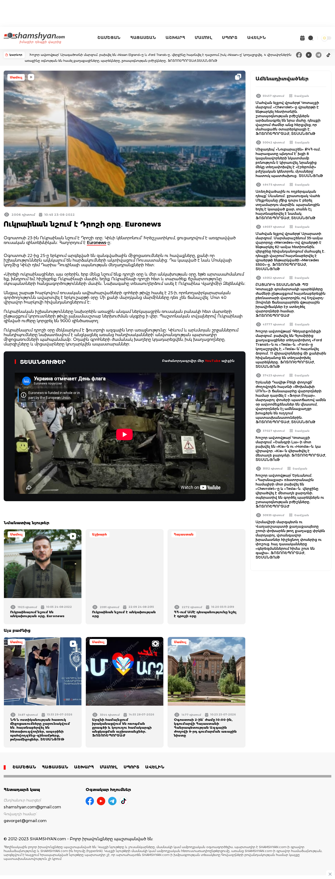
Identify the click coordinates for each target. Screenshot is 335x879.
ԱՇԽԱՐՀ (175, 37)
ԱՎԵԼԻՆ (256, 37)
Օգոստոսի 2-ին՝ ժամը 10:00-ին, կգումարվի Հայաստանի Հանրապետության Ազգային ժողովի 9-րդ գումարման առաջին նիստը (205, 727)
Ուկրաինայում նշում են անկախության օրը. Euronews (37, 614)
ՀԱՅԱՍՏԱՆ (143, 37)
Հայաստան (183, 534)
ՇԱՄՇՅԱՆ (108, 37)
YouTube (212, 361)
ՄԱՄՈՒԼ (203, 37)
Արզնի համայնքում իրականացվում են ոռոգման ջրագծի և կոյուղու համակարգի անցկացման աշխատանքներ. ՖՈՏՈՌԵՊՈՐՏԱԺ (122, 727)
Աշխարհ (99, 534)
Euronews (96, 242)
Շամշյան (301, 96)
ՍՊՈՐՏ (229, 37)
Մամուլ (16, 77)
